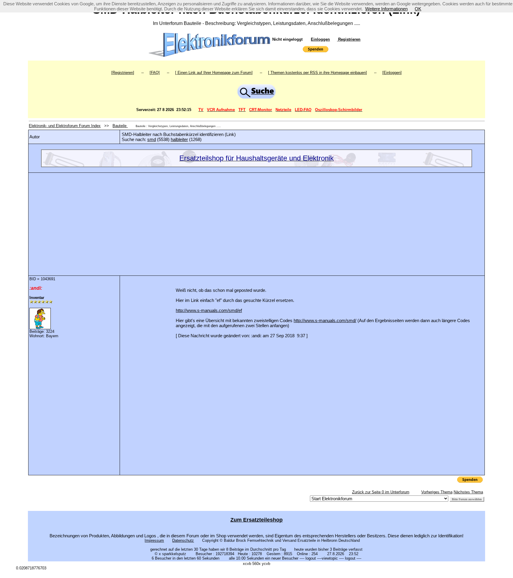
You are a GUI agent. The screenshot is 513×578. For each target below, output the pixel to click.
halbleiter (179, 139)
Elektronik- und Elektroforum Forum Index (65, 125)
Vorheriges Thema (436, 492)
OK (418, 8)
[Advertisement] (256, 219)
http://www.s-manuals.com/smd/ (325, 320)
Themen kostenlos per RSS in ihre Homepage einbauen (317, 72)
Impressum (154, 540)
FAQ (155, 72)
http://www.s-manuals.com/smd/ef (209, 310)
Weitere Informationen (386, 8)
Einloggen (320, 39)
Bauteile (120, 125)
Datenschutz (183, 540)
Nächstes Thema (468, 492)
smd (151, 139)
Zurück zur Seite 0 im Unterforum (380, 492)
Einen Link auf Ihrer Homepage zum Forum (213, 72)
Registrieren (348, 39)
